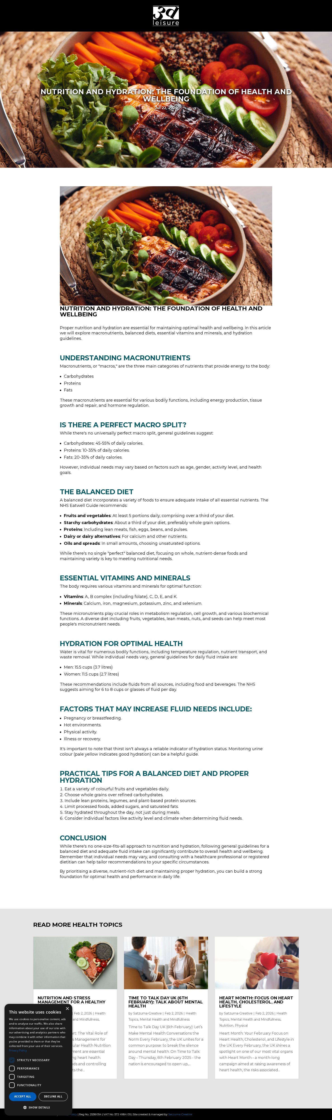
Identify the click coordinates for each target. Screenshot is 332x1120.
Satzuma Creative (180, 1114)
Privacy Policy (18, 1050)
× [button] (67, 1008)
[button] (38, 1107)
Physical (241, 1025)
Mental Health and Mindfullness (74, 1019)
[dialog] (38, 1059)
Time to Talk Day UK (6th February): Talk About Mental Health (166, 1002)
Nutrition (226, 1025)
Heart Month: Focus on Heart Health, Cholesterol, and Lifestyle (256, 1002)
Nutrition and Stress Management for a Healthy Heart (71, 1002)
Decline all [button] (53, 1096)
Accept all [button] (22, 1096)
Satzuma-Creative (147, 1013)
